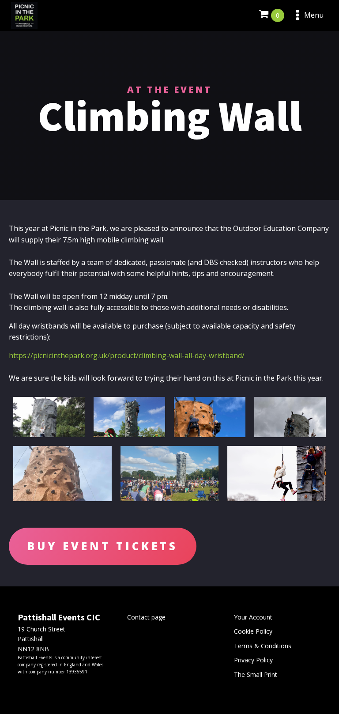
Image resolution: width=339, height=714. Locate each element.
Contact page (146, 617)
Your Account (253, 617)
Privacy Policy (253, 660)
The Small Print (255, 674)
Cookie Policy (253, 631)
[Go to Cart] (271, 16)
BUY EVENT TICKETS (102, 546)
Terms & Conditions (262, 646)
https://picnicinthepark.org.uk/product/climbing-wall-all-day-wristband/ (127, 355)
